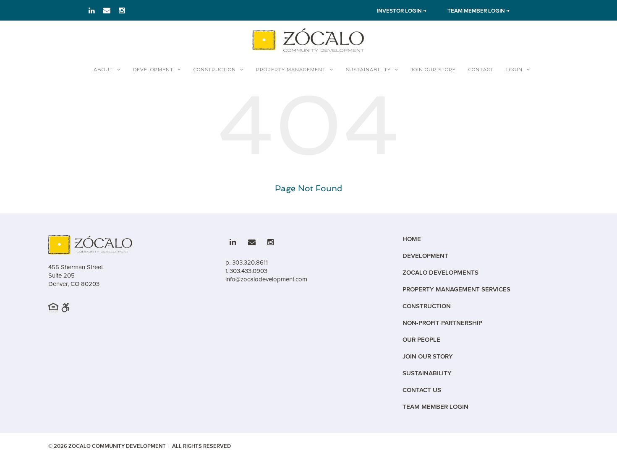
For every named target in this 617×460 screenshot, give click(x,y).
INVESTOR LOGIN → (401, 11)
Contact (481, 70)
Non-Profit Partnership (442, 323)
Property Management (291, 70)
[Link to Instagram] (122, 10)
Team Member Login (435, 407)
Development (153, 70)
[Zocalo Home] (308, 40)
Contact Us (422, 390)
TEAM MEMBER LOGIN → (478, 11)
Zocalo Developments (440, 273)
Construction (214, 70)
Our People (421, 340)
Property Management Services (456, 289)
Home (412, 239)
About (103, 70)
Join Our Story (433, 70)
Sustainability (368, 70)
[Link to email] (106, 10)
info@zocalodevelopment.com (266, 279)
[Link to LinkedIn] (92, 10)
